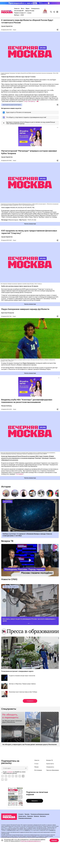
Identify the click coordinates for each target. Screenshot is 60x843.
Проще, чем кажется (10, 587)
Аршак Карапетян (7, 26)
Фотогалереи (38, 770)
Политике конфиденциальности (31, 841)
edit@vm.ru (27, 830)
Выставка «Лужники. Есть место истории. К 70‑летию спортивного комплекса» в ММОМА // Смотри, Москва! (6, 493)
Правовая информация (24, 818)
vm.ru (2, 828)
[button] (56, 493)
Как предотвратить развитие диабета (30, 600)
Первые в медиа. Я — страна (22, 13)
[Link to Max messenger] (2, 776)
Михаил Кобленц (6, 406)
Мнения (36, 767)
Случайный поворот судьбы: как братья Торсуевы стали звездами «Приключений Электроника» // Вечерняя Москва (41, 493)
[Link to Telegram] (19, 776)
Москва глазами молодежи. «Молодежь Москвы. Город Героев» (30, 560)
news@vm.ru (52, 830)
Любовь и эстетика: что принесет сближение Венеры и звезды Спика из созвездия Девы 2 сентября (27, 535)
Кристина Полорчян (7, 313)
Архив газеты (50, 763)
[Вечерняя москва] (9, 816)
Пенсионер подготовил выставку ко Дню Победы (23, 692)
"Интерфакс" (20, 474)
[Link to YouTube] (16, 776)
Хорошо (54, 840)
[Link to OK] (9, 776)
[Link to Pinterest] (6, 779)
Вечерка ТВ (7, 541)
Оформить (34, 801)
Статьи (36, 763)
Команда (36, 816)
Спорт (14, 29)
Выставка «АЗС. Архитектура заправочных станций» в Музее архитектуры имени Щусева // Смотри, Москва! (49, 493)
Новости (16, 8)
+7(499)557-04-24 (10, 830)
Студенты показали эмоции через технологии (22, 675)
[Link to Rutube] (2, 779)
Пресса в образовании (52, 770)
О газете (21, 814)
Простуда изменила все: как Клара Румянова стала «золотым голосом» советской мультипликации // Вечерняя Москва (32, 493)
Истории (6, 487)
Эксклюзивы (7, 501)
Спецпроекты (35, 8)
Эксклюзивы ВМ (19, 10)
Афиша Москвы (29, 10)
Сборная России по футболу (11, 104)
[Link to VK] (6, 776)
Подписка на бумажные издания (40, 814)
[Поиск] (51, 11)
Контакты (43, 816)
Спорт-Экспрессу (29, 101)
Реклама (27, 814)
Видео (28, 8)
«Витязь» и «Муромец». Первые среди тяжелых (22, 684)
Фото (22, 8)
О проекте (30, 701)
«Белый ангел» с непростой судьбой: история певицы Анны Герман (23, 493)
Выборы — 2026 (19, 15)
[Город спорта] (45, 12)
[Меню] (57, 11)
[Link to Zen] (13, 776)
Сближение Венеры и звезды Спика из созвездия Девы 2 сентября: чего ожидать (30, 515)
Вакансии (30, 816)
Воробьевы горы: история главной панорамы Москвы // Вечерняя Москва (14, 493)
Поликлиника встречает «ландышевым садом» (17, 671)
